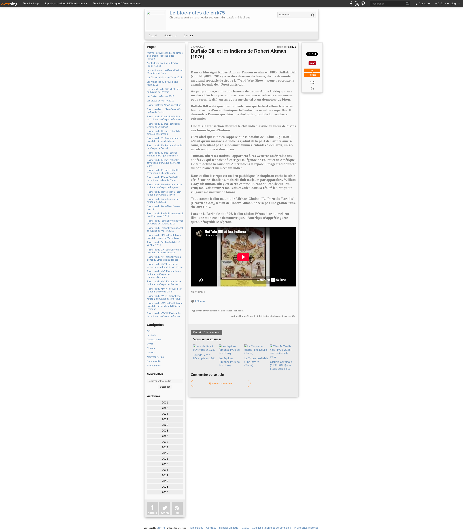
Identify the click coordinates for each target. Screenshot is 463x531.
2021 (165, 430)
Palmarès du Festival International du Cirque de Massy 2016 (165, 229)
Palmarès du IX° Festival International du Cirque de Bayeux (164, 251)
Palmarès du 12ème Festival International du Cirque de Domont (164, 118)
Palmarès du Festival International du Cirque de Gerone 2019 (165, 222)
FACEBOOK (152, 513)
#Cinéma (200, 301)
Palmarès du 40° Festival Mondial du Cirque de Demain (164, 147)
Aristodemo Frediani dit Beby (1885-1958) (162, 64)
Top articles (196, 527)
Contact (188, 35)
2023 (165, 419)
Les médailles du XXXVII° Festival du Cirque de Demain (164, 90)
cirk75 (161, 527)
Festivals (151, 335)
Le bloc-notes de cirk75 (197, 13)
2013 (165, 475)
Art (148, 330)
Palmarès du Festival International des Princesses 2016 (165, 215)
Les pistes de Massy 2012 (160, 100)
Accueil (153, 35)
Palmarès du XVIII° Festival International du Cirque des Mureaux (164, 297)
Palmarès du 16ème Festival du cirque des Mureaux (163, 132)
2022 (165, 424)
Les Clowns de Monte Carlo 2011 (164, 77)
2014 (165, 469)
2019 (165, 441)
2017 (165, 452)
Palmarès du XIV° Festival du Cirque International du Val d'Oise (164, 265)
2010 (165, 492)
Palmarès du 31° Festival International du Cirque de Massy (164, 140)
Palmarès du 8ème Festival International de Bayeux (164, 200)
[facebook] (351, 3)
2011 (165, 486)
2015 (165, 464)
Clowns (151, 352)
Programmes (154, 365)
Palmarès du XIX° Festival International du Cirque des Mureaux (164, 283)
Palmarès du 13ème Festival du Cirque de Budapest (163, 125)
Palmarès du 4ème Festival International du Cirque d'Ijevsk (164, 193)
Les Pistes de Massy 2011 (160, 96)
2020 (165, 436)
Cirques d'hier (154, 339)
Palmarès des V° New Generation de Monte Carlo (164, 111)
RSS (177, 513)
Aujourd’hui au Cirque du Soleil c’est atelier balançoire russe (261, 316)
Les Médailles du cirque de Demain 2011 (163, 83)
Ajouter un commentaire (220, 383)
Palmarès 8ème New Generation (164, 104)
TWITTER (165, 513)
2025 (165, 408)
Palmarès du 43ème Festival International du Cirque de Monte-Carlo (164, 162)
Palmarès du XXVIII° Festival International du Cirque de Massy (164, 315)
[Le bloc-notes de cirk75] (156, 20)
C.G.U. (245, 527)
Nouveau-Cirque (155, 356)
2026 (165, 402)
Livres (150, 343)
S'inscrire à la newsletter (206, 332)
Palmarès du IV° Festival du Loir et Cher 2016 (163, 244)
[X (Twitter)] (357, 3)
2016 (165, 458)
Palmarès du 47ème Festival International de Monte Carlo (163, 179)
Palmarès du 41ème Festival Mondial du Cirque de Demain (162, 154)
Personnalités (154, 361)
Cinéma (151, 348)
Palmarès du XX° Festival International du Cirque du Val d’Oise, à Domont (165, 306)
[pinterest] (363, 3)
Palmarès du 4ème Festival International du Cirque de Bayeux (164, 186)
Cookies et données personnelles (271, 527)
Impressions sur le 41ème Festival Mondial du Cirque (164, 72)
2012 (165, 481)
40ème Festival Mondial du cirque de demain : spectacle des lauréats (165, 55)
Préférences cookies (306, 527)
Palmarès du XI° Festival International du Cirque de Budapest (164, 258)
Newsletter (170, 35)
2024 (165, 413)
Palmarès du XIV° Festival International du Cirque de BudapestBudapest (164, 274)
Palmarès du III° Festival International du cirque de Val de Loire (164, 236)
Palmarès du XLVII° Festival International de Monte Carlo (164, 290)
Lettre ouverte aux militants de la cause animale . (220, 310)
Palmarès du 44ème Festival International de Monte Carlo (163, 171)
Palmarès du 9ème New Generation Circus (164, 208)
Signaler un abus (229, 527)
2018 (165, 447)
